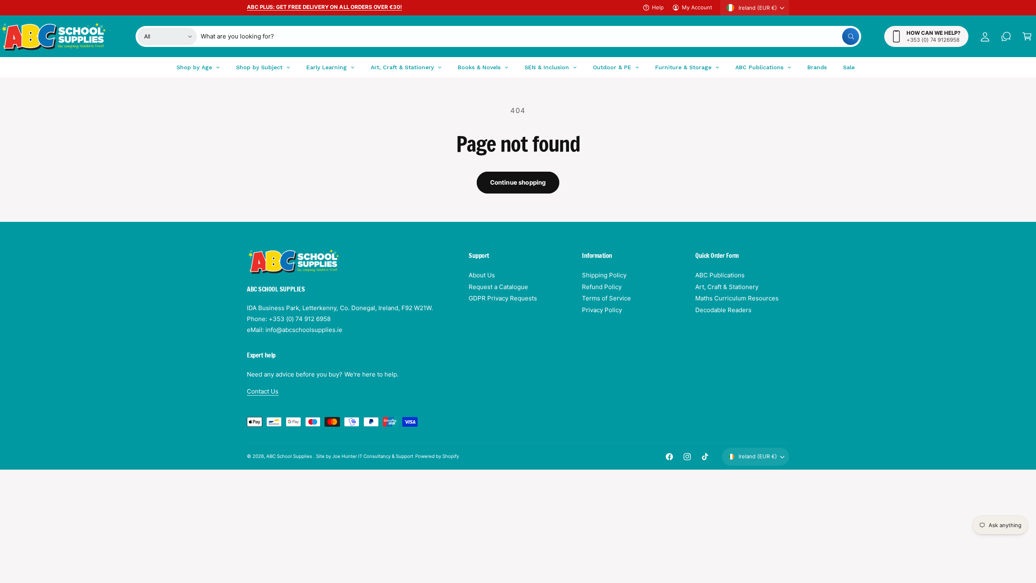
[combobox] (530, 36)
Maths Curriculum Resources (737, 298)
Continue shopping (518, 182)
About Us (482, 275)
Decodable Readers (723, 310)
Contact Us (262, 391)
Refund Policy (602, 287)
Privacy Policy (602, 310)
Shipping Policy (604, 275)
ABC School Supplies (289, 456)
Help (658, 7)
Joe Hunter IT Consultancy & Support (373, 456)
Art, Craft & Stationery (726, 287)
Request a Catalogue (498, 287)
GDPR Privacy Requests (503, 298)
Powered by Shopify (437, 456)
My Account (697, 7)
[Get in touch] (1006, 36)
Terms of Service (606, 298)
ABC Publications (720, 275)
